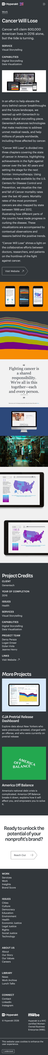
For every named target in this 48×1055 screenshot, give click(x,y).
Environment (9, 916)
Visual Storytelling (12, 49)
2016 (4, 595)
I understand (8, 1051)
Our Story (7, 954)
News (5, 976)
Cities (5, 902)
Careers (6, 961)
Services (7, 877)
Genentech (8, 585)
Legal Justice (9, 926)
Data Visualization (12, 64)
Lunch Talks (8, 983)
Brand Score (9, 887)
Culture (6, 906)
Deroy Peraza (9, 639)
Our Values (8, 958)
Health (5, 605)
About (5, 951)
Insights (6, 884)
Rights (5, 929)
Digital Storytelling (12, 60)
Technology (8, 936)
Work (5, 11)
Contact (6, 998)
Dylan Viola (8, 646)
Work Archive (9, 980)
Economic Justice (12, 922)
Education (7, 912)
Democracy (8, 909)
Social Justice (9, 933)
